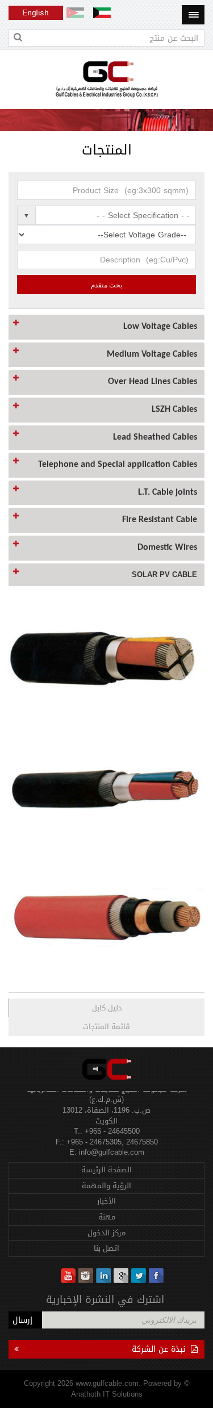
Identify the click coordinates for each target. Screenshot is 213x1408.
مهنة (106, 1217)
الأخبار (106, 1201)
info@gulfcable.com (111, 1147)
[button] (106, 327)
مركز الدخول (106, 1233)
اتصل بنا (106, 1248)
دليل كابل (107, 1008)
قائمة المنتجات (106, 1027)
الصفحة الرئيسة (106, 1170)
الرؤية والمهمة (106, 1186)
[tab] (106, 327)
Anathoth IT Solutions (107, 1394)
